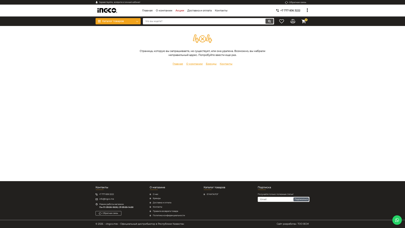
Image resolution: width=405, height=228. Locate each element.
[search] (269, 21)
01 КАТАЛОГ (212, 194)
